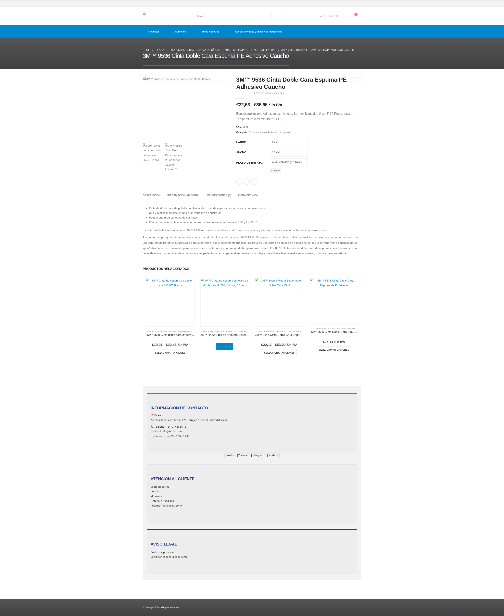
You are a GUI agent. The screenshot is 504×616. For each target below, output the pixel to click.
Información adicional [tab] (183, 195)
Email (254, 181)
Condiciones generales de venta (169, 557)
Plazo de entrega (250, 162)
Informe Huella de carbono (166, 505)
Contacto (156, 491)
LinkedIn (247, 181)
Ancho (241, 152)
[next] (359, 79)
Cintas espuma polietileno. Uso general (270, 132)
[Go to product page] (170, 302)
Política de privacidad (163, 552)
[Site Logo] (153, 16)
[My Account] (344, 16)
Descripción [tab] (151, 195)
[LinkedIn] (358, 3)
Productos (153, 31)
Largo (241, 142)
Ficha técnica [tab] (248, 195)
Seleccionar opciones (170, 352)
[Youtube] (347, 3)
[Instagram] (353, 3)
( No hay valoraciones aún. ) (270, 93)
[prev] (353, 79)
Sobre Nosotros (210, 31)
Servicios (180, 31)
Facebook (239, 181)
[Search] (277, 16)
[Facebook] (342, 3)
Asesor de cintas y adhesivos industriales (258, 31)
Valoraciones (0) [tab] (219, 195)
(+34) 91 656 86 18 (327, 16)
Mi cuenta (156, 496)
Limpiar (275, 170)
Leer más (225, 346)
